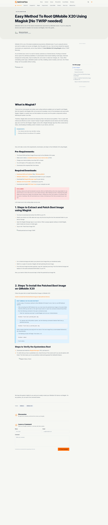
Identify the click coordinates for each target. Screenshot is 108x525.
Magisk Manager (35, 350)
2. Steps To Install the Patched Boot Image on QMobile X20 (82, 78)
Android (46, 1)
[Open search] (88, 2)
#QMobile (22, 405)
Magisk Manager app (30, 179)
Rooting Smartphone (21, 11)
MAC (43, 174)
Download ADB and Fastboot (24, 174)
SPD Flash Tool (32, 184)
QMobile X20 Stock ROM (23, 181)
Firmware (59, 5)
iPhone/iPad (57, 1)
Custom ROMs (52, 5)
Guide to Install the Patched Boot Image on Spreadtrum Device (32, 296)
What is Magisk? (76, 67)
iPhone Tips (65, 5)
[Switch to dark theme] (91, 2)
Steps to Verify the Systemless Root (82, 81)
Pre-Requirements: (78, 69)
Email (44, 428)
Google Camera (45, 5)
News (41, 1)
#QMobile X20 (29, 405)
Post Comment (64, 449)
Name (16, 428)
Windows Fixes (72, 5)
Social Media (65, 1)
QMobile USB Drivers (22, 176)
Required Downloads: (79, 72)
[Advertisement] (42, 140)
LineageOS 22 (32, 5)
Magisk (38, 5)
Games (51, 1)
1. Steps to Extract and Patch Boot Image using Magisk (81, 75)
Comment (17, 434)
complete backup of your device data (37, 157)
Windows (72, 1)
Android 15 (26, 5)
